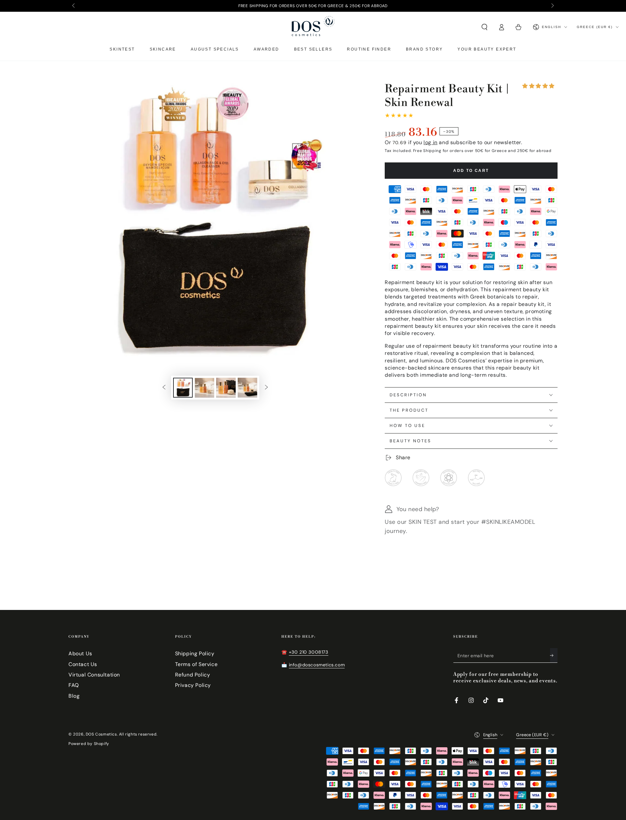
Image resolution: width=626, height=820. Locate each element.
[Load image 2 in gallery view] (204, 388)
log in (431, 142)
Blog (74, 695)
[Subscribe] (554, 655)
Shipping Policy (195, 653)
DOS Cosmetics (101, 734)
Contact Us (82, 664)
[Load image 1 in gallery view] (183, 388)
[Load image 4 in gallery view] (247, 388)
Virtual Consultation (94, 674)
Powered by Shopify (88, 743)
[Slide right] (552, 6)
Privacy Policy (193, 685)
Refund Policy (192, 674)
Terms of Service (196, 664)
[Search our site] (484, 27)
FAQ (73, 685)
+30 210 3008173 (308, 652)
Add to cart (471, 170)
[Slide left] (74, 6)
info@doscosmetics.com (317, 665)
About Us (80, 653)
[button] (538, 86)
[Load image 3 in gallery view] (226, 388)
